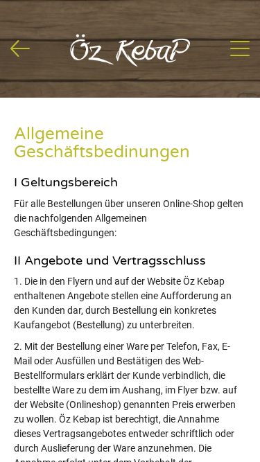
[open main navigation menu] (240, 48)
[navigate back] (20, 49)
